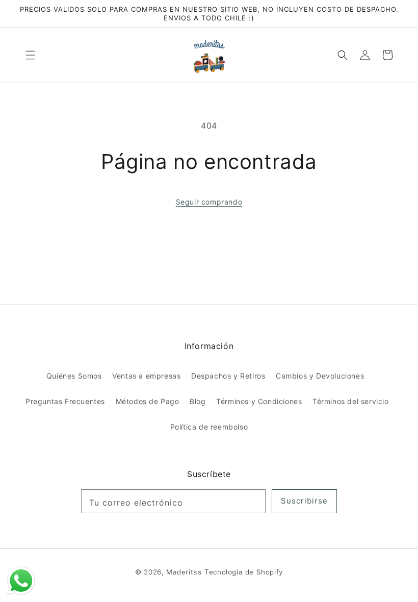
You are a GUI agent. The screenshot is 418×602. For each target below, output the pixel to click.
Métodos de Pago (147, 401)
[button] (30, 55)
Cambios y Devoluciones (320, 375)
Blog (197, 401)
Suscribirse (304, 501)
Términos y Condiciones (259, 401)
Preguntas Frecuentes (65, 401)
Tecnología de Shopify (243, 572)
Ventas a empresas (146, 375)
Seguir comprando (209, 201)
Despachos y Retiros (228, 375)
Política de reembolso (209, 426)
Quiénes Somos (74, 375)
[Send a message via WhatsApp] (21, 581)
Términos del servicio (350, 401)
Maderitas (183, 572)
